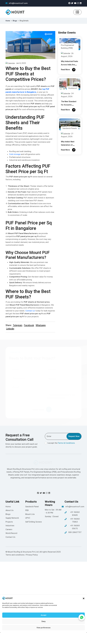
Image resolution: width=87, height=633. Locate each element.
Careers (9, 529)
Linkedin (10, 328)
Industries (10, 525)
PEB (27, 510)
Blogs (15, 21)
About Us (9, 510)
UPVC (27, 518)
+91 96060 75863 (75, 520)
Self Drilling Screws (33, 522)
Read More (65, 69)
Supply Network (12, 518)
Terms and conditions (15, 555)
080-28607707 (74, 532)
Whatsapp (41, 325)
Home (8, 21)
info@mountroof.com (18, 3)
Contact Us (10, 537)
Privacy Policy (32, 555)
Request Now (73, 436)
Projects (9, 522)
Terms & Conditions (66, 443)
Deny (43, 621)
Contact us (30, 311)
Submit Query (38, 410)
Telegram (17, 325)
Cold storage (14, 154)
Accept (43, 615)
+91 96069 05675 (75, 527)
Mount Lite (30, 514)
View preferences (43, 628)
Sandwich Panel (32, 506)
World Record (11, 533)
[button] (83, 598)
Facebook (29, 325)
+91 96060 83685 (75, 513)
